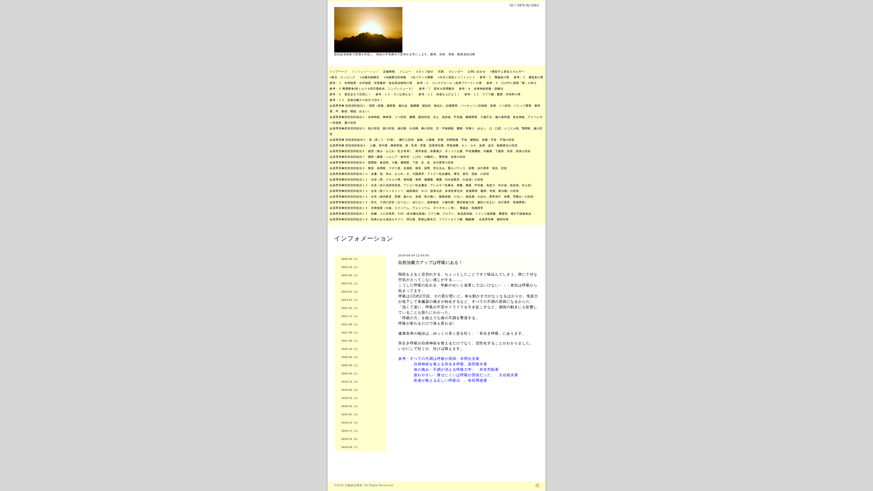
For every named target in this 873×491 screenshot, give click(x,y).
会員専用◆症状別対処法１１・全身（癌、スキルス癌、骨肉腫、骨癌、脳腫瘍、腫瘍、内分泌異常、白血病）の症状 (406, 179)
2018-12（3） (350, 422)
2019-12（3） (350, 381)
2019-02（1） (350, 406)
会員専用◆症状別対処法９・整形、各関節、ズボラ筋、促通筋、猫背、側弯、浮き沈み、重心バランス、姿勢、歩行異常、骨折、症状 (418, 168)
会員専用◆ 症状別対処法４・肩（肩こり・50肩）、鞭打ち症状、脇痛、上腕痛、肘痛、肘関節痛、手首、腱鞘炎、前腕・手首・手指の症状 (422, 139)
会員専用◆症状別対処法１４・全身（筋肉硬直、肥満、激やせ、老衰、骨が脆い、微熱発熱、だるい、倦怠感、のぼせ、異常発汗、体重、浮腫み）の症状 (432, 196)
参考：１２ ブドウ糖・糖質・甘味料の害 (492, 94)
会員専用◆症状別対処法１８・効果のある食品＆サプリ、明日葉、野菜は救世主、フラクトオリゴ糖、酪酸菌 (402, 219)
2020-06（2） (350, 357)
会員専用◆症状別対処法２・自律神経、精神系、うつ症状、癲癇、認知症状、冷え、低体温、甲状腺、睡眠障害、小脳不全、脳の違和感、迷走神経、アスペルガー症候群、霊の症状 (436, 119)
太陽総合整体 (353, 485)
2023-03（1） (350, 283)
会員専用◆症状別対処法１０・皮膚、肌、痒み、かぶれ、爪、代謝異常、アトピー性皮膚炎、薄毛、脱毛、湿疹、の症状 (409, 173)
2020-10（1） (350, 349)
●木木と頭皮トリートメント (456, 77)
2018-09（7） (350, 447)
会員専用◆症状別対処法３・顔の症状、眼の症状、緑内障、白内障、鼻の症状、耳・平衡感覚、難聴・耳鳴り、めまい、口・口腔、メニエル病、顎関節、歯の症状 (436, 131)
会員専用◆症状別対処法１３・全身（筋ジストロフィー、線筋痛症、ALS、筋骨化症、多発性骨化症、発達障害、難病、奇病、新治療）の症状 (424, 191)
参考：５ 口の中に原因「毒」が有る (512, 83)
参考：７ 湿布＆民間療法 (436, 88)
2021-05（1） (350, 340)
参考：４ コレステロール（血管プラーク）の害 (449, 83)
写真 (441, 71)
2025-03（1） (350, 259)
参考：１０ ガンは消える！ (395, 94)
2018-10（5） (350, 439)
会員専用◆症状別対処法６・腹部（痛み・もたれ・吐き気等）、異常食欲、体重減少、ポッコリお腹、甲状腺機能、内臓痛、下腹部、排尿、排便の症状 (430, 151)
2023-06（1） (350, 275)
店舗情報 (389, 71)
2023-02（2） (350, 291)
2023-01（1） (350, 299)
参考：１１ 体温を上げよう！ (439, 94)
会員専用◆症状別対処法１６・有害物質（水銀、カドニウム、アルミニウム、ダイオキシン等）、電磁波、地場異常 (406, 208)
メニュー (405, 71)
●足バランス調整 (422, 77)
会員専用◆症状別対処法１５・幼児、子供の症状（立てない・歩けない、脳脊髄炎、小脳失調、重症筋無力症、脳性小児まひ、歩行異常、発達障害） (429, 202)
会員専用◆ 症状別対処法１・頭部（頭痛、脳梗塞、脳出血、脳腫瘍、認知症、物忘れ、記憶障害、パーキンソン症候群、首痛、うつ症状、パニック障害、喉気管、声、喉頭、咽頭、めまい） (435, 108)
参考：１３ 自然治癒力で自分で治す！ (356, 100)
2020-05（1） (350, 365)
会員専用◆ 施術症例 (494, 219)
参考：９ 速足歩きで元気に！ (350, 94)
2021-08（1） (350, 332)
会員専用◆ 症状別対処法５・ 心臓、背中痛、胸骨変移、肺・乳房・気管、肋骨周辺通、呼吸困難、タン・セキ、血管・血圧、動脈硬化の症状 (424, 145)
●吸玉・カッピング (342, 77)
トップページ (338, 71)
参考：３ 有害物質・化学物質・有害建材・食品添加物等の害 (371, 83)
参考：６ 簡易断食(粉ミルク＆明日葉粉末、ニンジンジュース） (372, 88)
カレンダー (456, 71)
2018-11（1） (350, 430)
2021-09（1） (350, 324)
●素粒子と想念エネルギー (507, 71)
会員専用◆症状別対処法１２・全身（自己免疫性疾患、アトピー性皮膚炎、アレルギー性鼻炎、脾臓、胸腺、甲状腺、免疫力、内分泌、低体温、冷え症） (432, 185)
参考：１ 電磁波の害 (494, 77)
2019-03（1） (350, 398)
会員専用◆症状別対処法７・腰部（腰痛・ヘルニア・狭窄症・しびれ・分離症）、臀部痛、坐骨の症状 (398, 156)
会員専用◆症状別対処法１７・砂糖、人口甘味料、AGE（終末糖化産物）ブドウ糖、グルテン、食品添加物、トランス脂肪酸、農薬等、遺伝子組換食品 (430, 213)
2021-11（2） (350, 316)
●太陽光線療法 (369, 77)
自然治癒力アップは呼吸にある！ (430, 262)
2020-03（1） (350, 373)
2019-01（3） (350, 414)
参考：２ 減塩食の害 (528, 77)
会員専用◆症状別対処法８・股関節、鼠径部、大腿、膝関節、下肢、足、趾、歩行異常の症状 (392, 162)
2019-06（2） (350, 389)
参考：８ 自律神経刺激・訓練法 (481, 88)
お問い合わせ (477, 71)
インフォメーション (365, 71)
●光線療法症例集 (395, 77)
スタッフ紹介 (425, 71)
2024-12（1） (350, 267)
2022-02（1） (350, 308)
